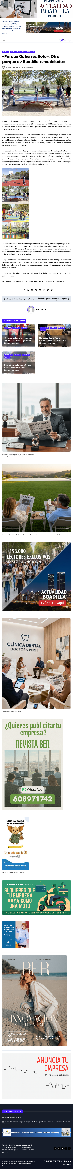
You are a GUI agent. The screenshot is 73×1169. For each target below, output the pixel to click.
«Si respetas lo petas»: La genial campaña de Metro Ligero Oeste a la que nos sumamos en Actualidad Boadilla (18, 342)
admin (43, 309)
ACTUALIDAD (44, 327)
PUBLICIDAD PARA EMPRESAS (52, 1161)
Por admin (8, 67)
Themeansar (6, 1166)
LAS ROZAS (16, 327)
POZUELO (24, 327)
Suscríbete (67, 1161)
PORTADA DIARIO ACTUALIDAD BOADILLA (22, 51)
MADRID (43, 330)
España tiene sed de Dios (12, 1117)
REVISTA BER (66, 1165)
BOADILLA (6, 51)
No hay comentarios (27, 67)
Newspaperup (23, 1163)
